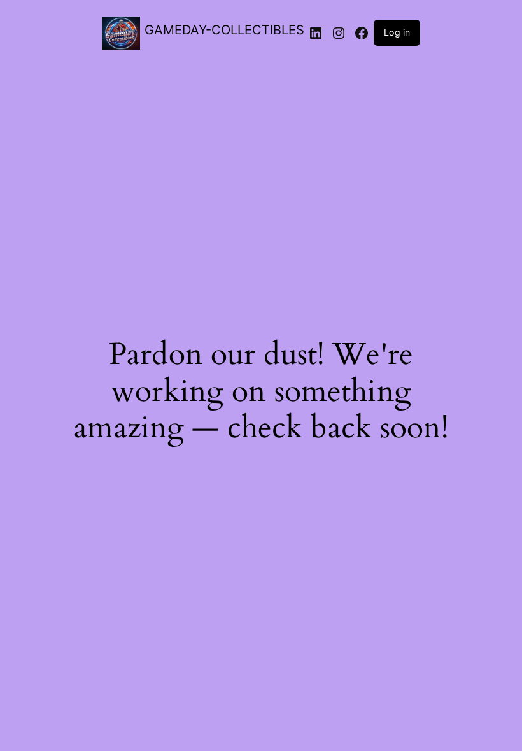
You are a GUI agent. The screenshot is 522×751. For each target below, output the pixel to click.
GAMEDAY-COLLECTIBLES (224, 30)
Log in (397, 32)
